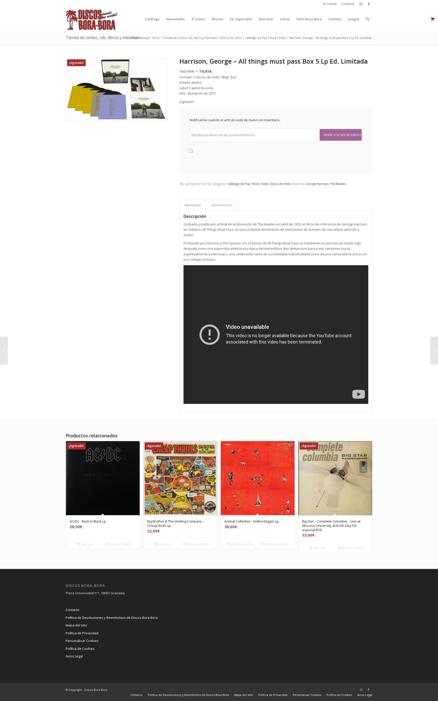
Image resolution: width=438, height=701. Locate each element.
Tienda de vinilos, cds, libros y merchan (102, 37)
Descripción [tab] (193, 205)
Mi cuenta (330, 4)
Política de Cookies (80, 648)
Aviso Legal (74, 656)
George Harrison (317, 184)
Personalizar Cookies (82, 640)
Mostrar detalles (120, 544)
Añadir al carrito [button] (241, 544)
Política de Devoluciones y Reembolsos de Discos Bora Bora (112, 617)
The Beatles (338, 184)
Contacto (348, 4)
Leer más (87, 544)
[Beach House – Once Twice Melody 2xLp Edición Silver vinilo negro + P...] (4, 351)
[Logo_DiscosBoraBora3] (92, 19)
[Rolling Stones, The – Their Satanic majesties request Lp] (434, 351)
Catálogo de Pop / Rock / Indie (248, 184)
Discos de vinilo (280, 184)
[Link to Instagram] (360, 4)
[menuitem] (329, 4)
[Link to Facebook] (368, 4)
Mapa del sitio (76, 625)
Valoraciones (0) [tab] (221, 205)
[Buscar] (367, 19)
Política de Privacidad (82, 633)
